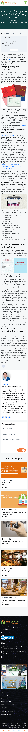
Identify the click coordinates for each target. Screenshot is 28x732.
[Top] (24, 730)
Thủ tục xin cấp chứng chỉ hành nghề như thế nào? (14, 47)
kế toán (24, 125)
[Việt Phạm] (6, 376)
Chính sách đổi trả (6, 714)
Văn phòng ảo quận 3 (6, 701)
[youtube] (9, 417)
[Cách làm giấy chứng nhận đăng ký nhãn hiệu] (14, 529)
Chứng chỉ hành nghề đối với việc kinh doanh (14, 42)
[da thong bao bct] (7, 638)
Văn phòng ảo (4, 695)
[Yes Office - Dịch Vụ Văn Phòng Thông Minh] (8, 3)
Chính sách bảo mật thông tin (9, 711)
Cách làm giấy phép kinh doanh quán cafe (13, 572)
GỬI (20, 450)
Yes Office (11, 59)
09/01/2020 (14, 480)
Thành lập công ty (7, 168)
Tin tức (6, 480)
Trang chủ (14, 22)
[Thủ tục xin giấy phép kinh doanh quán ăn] (14, 587)
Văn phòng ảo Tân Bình (7, 704)
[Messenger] (19, 730)
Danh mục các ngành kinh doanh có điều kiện (12, 484)
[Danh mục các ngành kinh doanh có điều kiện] (14, 470)
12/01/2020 (15, 33)
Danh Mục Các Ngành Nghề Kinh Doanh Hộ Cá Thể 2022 (14, 513)
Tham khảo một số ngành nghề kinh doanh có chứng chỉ (14, 44)
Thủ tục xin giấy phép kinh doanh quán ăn (13, 601)
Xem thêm (14, 50)
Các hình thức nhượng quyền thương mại (13, 166)
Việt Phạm (6, 33)
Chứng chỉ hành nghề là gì (8, 135)
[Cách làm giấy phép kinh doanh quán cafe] (14, 558)
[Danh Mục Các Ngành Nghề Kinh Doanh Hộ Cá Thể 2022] (14, 499)
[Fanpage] (14, 676)
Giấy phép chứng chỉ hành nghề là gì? (12, 40)
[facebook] (3, 366)
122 (22, 33)
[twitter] (6, 417)
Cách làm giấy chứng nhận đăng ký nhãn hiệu (12, 542)
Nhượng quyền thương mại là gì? (11, 164)
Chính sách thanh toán (7, 717)
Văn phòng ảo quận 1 (6, 698)
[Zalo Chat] (14, 730)
